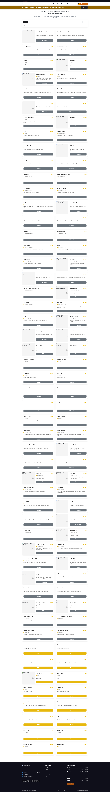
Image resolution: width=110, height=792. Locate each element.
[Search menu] (24, 25)
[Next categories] (85, 22)
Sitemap (47, 776)
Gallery (47, 773)
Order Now (84, 7)
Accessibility (62, 790)
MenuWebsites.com (84, 790)
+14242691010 (26, 774)
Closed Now (25, 1)
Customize (45, 40)
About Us (47, 771)
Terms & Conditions (48, 790)
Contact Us (48, 774)
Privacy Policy (56, 790)
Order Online (84, 3)
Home (47, 767)
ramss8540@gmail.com (28, 776)
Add (39, 653)
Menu (47, 769)
